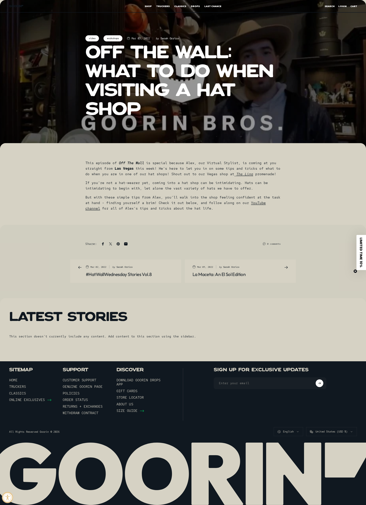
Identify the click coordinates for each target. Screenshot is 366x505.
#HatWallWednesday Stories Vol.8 (119, 274)
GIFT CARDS (126, 391)
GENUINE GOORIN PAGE (83, 387)
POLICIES (71, 393)
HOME (13, 380)
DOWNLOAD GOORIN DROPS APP (138, 382)
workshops (113, 38)
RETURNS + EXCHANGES (83, 406)
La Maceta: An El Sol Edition (219, 274)
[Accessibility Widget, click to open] (7, 497)
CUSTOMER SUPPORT (79, 380)
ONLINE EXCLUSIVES (27, 400)
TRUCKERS (17, 387)
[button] (361, 252)
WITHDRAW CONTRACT (80, 413)
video (92, 38)
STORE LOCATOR (130, 397)
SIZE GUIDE (126, 411)
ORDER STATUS (75, 400)
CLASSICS (17, 393)
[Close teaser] (355, 271)
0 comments (274, 243)
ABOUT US (124, 404)
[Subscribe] (319, 383)
